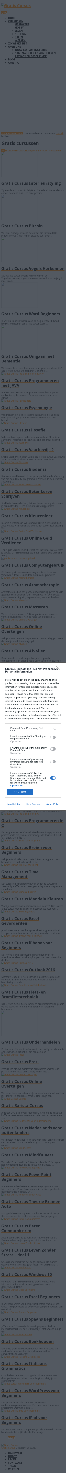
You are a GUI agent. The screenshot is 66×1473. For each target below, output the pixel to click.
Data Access (33, 804)
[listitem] (33, 729)
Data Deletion (14, 804)
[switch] (53, 737)
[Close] (59, 669)
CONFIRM (20, 792)
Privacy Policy (52, 804)
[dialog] (33, 736)
